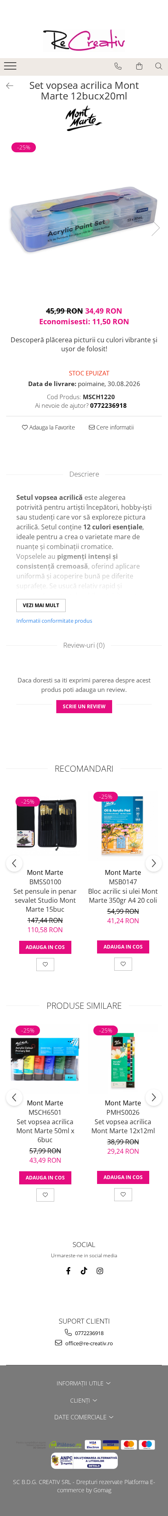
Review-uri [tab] (84, 645)
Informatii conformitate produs (54, 620)
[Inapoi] (6, 85)
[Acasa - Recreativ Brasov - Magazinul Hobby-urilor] (84, 40)
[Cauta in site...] (159, 66)
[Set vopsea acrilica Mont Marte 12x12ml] (123, 1059)
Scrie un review (84, 706)
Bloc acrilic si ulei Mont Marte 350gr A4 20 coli (123, 896)
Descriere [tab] (84, 474)
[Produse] (11, 68)
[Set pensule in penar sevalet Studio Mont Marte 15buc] (45, 825)
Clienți (81, 1400)
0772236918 (89, 1333)
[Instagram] (100, 1271)
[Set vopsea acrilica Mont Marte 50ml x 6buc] (45, 1059)
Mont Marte (45, 872)
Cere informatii (114, 427)
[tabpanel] (84, 219)
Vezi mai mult (41, 605)
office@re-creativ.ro (88, 1343)
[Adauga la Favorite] (45, 964)
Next (155, 227)
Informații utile (81, 1383)
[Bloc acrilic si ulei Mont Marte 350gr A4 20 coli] (123, 826)
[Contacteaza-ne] (118, 66)
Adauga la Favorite (51, 427)
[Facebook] (68, 1271)
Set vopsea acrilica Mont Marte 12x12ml (123, 1126)
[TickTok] (84, 1271)
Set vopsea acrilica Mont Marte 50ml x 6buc (45, 1130)
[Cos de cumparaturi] (139, 66)
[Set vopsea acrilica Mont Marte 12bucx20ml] (84, 219)
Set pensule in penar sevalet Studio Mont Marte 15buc (45, 900)
